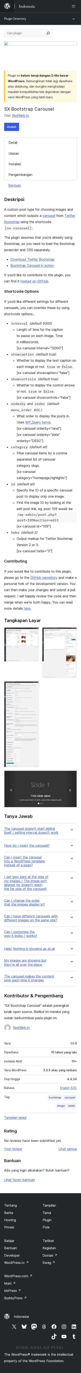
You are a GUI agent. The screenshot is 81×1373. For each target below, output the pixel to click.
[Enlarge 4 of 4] (71, 776)
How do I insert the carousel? (27, 846)
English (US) (68, 1088)
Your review (13, 1149)
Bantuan (14, 185)
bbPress (12, 1291)
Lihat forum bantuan (19, 1180)
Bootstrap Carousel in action (32, 265)
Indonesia (21, 1317)
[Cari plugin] (48, 33)
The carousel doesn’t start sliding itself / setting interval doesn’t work (31, 831)
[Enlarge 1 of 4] (33, 633)
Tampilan (49, 1205)
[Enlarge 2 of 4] (71, 633)
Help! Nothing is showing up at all (29, 949)
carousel (49, 216)
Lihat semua (68, 1149)
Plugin (47, 1220)
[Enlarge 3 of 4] (33, 687)
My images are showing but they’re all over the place (25, 962)
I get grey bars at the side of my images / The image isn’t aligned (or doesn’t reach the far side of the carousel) (26, 883)
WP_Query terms (37, 422)
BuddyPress (15, 1298)
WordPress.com (18, 1276)
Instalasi (15, 164)
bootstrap (55, 1097)
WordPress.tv (16, 1263)
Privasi (9, 1227)
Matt (10, 1283)
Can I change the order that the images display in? (24, 902)
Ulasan (14, 153)
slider (71, 1105)
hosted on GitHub (34, 281)
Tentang (10, 1205)
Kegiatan (49, 1248)
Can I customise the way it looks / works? (20, 934)
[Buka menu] (74, 6)
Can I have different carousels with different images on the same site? (31, 918)
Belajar (9, 1241)
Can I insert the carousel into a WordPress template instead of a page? (24, 861)
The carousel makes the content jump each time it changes (29, 978)
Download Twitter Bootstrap (32, 259)
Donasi (50, 1255)
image (61, 1105)
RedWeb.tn (20, 115)
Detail (13, 142)
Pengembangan (20, 175)
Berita (8, 1213)
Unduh (11, 127)
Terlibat (48, 1241)
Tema (47, 1213)
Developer (12, 1255)
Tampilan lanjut (15, 1118)
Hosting (10, 1220)
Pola (46, 1227)
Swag (49, 1263)
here (27, 608)
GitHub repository (44, 577)
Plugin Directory (15, 18)
